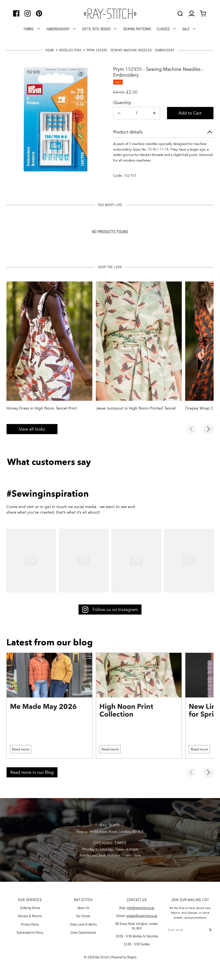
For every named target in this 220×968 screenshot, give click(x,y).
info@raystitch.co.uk (140, 908)
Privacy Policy (30, 924)
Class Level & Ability (83, 924)
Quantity (122, 102)
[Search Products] (180, 14)
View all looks (32, 429)
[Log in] (191, 14)
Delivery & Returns (30, 916)
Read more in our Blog (32, 772)
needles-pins (70, 50)
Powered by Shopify (123, 957)
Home (50, 50)
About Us (83, 908)
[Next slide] (208, 429)
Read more (20, 749)
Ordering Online (30, 908)
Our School (83, 916)
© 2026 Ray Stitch (96, 957)
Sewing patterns (137, 28)
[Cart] (203, 14)
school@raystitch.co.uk (141, 916)
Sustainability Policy (30, 932)
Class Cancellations (83, 932)
